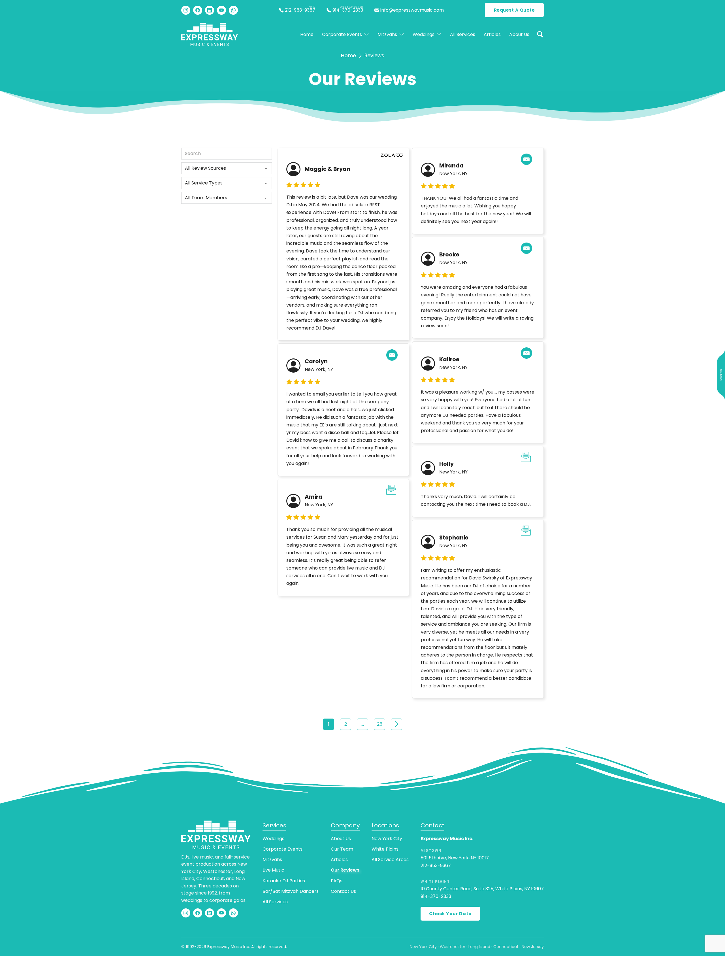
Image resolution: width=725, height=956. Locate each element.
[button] (540, 34)
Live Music (273, 870)
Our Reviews (345, 870)
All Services (462, 34)
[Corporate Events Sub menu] (366, 34)
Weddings (423, 34)
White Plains (385, 849)
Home (307, 34)
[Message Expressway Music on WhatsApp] (233, 10)
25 (379, 724)
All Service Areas (390, 859)
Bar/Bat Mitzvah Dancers (291, 891)
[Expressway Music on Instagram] (185, 10)
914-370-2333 (436, 896)
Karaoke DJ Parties (284, 881)
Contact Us (343, 891)
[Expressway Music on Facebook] (197, 10)
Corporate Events (342, 34)
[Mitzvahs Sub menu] (401, 34)
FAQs (336, 881)
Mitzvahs (387, 34)
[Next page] (396, 724)
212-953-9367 (436, 865)
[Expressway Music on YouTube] (221, 10)
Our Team (342, 849)
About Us (519, 34)
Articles (492, 34)
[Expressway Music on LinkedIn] (209, 10)
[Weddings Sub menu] (439, 34)
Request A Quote (514, 10)
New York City (387, 838)
